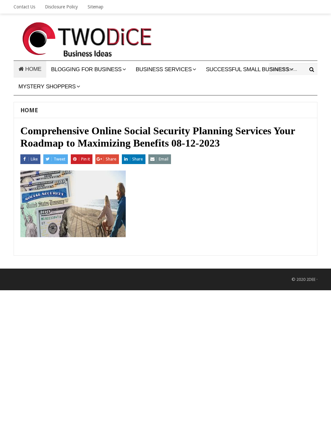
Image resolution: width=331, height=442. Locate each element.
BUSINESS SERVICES (164, 69)
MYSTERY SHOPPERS (47, 86)
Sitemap (95, 6)
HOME (32, 69)
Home (29, 110)
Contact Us (24, 6)
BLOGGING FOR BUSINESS (86, 69)
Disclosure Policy (61, 6)
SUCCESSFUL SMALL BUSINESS (247, 69)
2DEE (310, 279)
